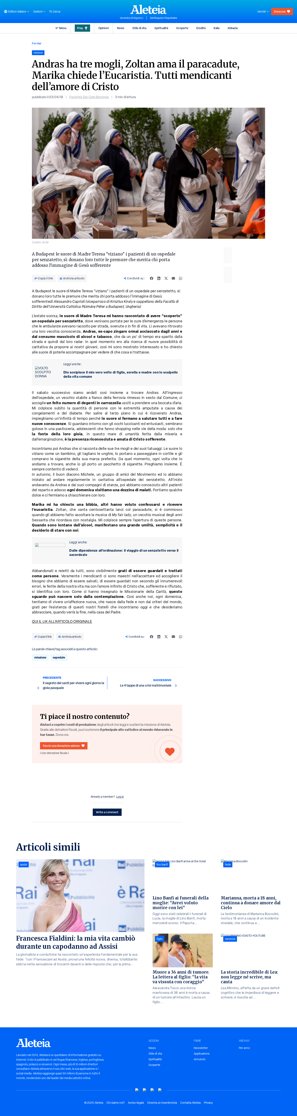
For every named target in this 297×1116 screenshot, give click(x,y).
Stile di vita (139, 28)
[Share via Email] (173, 278)
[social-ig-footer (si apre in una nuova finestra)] (160, 1090)
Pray (80, 28)
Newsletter (201, 1048)
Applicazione (202, 1053)
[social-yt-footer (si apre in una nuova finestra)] (137, 1090)
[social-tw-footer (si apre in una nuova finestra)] (152, 1090)
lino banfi (162, 864)
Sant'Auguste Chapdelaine (163, 18)
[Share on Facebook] (151, 278)
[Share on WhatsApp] (180, 278)
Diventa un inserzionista (162, 1102)
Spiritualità (161, 28)
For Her (36, 43)
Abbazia (232, 28)
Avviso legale (136, 1102)
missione (40, 657)
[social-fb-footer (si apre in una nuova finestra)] (144, 1090)
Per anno (244, 1048)
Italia (216, 28)
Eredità (200, 28)
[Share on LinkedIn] (158, 278)
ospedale (59, 657)
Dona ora (279, 11)
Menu (62, 28)
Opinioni (103, 28)
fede (228, 864)
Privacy (208, 1102)
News (120, 28)
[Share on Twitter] (166, 278)
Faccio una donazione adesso (61, 746)
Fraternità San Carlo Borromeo (89, 97)
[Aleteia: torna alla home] (148, 9)
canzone (230, 939)
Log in (120, 796)
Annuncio (199, 1059)
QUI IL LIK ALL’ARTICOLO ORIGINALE (62, 621)
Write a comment (107, 812)
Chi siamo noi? (115, 1102)
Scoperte (182, 28)
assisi (23, 864)
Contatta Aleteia (190, 1102)
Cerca (56, 11)
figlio (160, 939)
